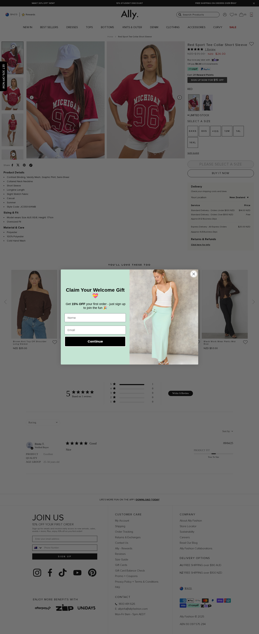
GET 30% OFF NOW (3, 76)
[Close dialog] (194, 274)
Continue (95, 341)
